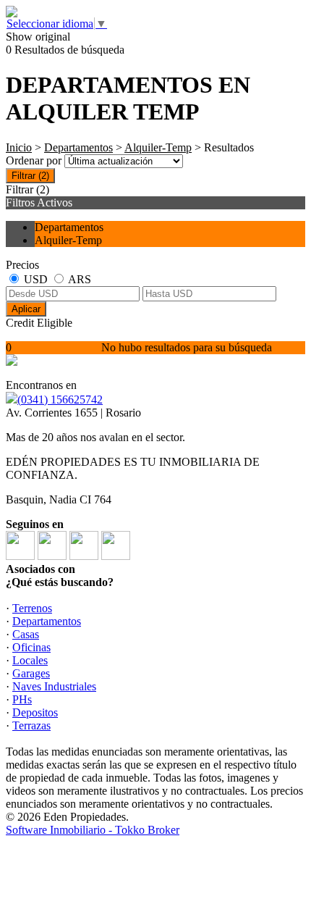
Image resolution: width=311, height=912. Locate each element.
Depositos (35, 712)
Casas (25, 634)
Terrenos (32, 608)
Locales (30, 660)
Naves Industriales (54, 686)
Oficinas (31, 647)
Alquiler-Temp (158, 147)
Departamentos (78, 147)
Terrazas (31, 725)
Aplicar (26, 309)
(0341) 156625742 (60, 399)
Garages (31, 673)
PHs (22, 699)
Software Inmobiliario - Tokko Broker (92, 830)
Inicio (19, 147)
